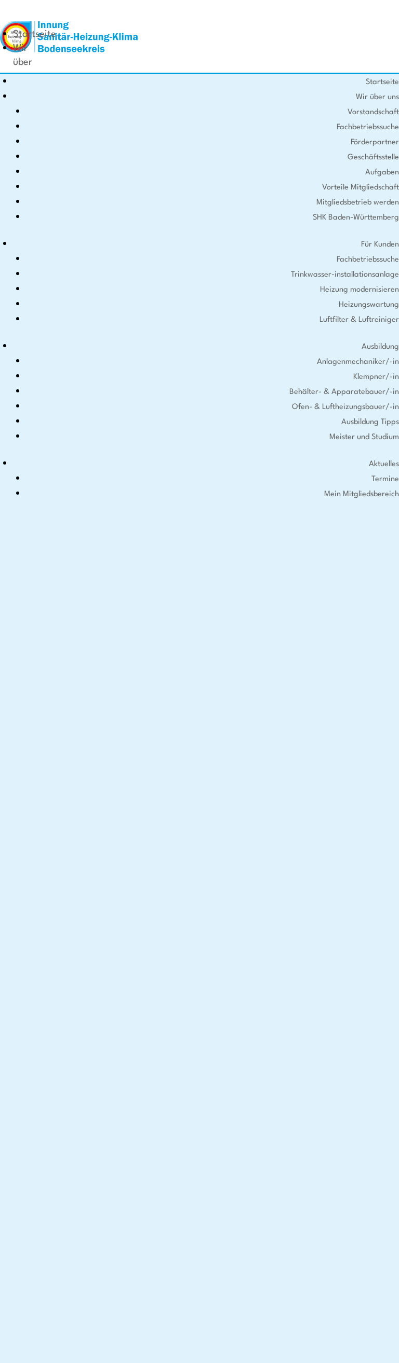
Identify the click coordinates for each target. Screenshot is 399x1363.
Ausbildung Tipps (370, 422)
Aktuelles (384, 464)
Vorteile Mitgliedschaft (360, 188)
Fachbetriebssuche (368, 127)
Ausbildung (380, 347)
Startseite (34, 34)
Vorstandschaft (373, 112)
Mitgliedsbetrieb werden (357, 203)
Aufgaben (382, 172)
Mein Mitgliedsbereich (361, 494)
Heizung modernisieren (359, 290)
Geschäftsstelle (373, 157)
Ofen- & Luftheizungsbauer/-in (345, 407)
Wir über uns (22, 62)
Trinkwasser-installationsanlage (345, 275)
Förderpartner (375, 142)
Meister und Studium (364, 437)
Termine (385, 479)
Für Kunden (380, 245)
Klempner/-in (376, 377)
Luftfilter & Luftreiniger (359, 320)
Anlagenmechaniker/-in (358, 362)
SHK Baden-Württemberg (356, 218)
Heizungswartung (369, 305)
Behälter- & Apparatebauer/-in (344, 392)
